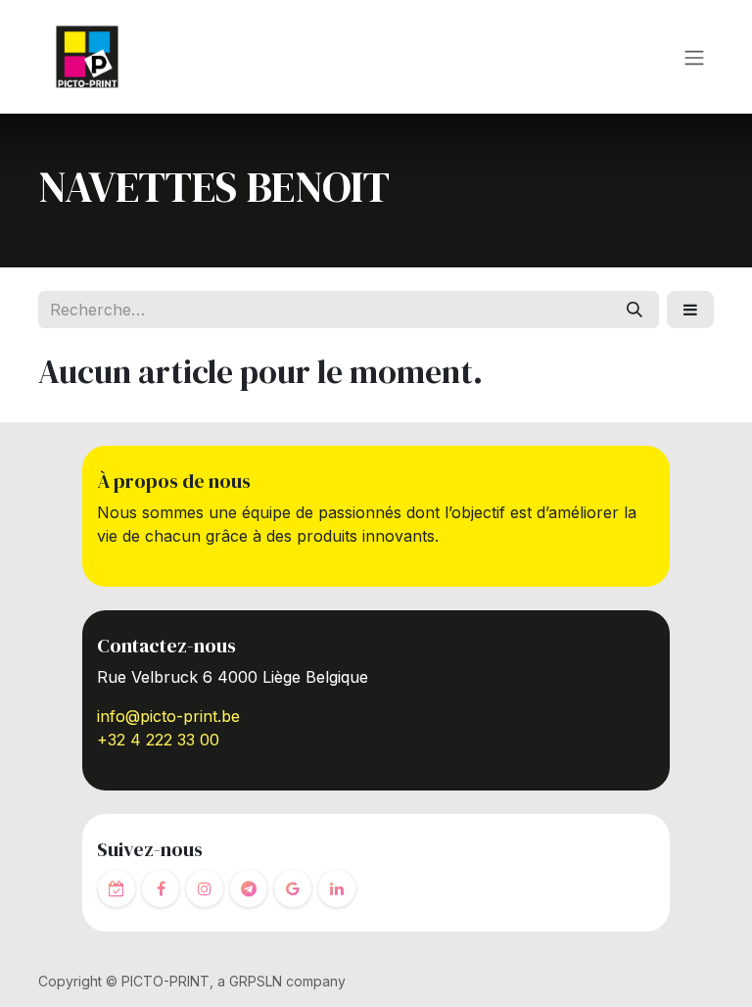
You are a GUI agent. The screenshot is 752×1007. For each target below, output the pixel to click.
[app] (116, 888)
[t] (248, 888)
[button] (690, 309)
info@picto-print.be (168, 716)
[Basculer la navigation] (694, 56)
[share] (292, 888)
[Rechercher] (634, 309)
